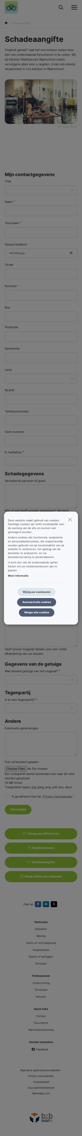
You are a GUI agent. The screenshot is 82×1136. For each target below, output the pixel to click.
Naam (9, 202)
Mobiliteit (41, 929)
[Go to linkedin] (47, 904)
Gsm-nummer (14, 432)
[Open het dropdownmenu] (73, 7)
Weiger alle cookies (36, 612)
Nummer (11, 286)
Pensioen (41, 963)
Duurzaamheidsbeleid (41, 1087)
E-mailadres (13, 452)
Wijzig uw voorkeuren (36, 591)
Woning (41, 936)
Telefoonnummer (17, 411)
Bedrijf (9, 390)
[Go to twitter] (55, 904)
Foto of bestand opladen (22, 762)
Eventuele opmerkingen (21, 728)
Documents (41, 1022)
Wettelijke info (41, 1093)
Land (8, 370)
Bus (7, 307)
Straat (9, 265)
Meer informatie (18, 575)
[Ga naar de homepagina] (13, 7)
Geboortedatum (16, 244)
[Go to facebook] (39, 904)
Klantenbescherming (41, 1029)
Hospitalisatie (41, 949)
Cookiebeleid (41, 1081)
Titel (8, 181)
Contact (41, 1016)
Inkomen (41, 996)
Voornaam (12, 223)
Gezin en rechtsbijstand (41, 942)
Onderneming (41, 983)
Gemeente (12, 348)
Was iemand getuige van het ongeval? (31, 671)
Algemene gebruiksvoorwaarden (40, 1070)
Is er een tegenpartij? (20, 700)
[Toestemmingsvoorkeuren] (16, 1128)
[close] (70, 519)
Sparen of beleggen (41, 956)
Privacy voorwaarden (57, 796)
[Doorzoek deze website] (61, 7)
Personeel (41, 989)
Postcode (11, 327)
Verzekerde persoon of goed (25, 481)
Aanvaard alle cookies (36, 602)
